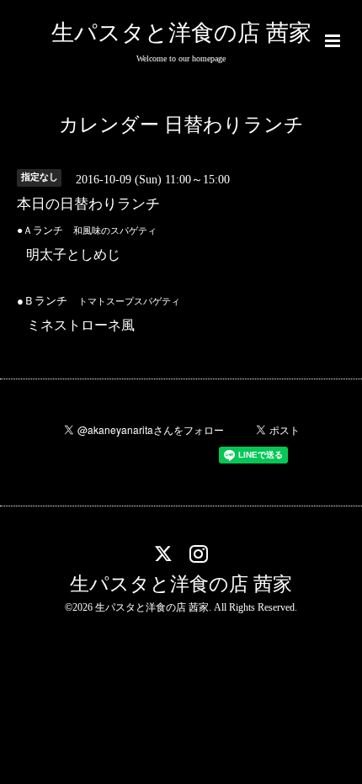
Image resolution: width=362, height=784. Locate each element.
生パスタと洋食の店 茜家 (181, 32)
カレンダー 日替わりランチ (181, 124)
